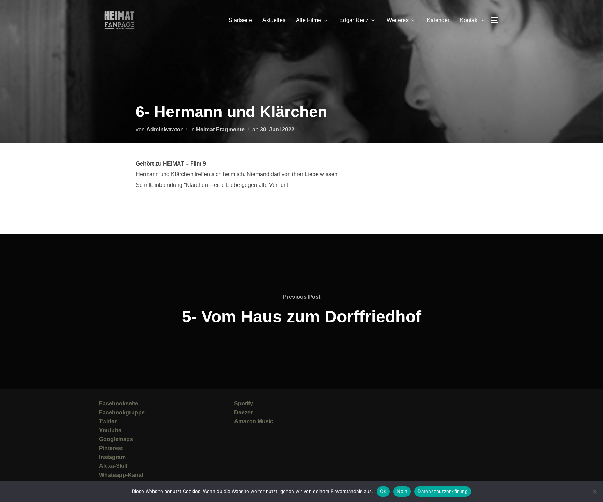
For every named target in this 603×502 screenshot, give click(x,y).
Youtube (110, 430)
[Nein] (594, 491)
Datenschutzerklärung (443, 491)
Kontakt (469, 20)
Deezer (243, 413)
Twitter (108, 421)
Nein (402, 491)
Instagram (112, 457)
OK (383, 491)
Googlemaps (116, 439)
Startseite (240, 20)
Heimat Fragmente (220, 129)
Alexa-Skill (113, 466)
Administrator (164, 129)
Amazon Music (253, 421)
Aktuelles (273, 20)
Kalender (438, 20)
